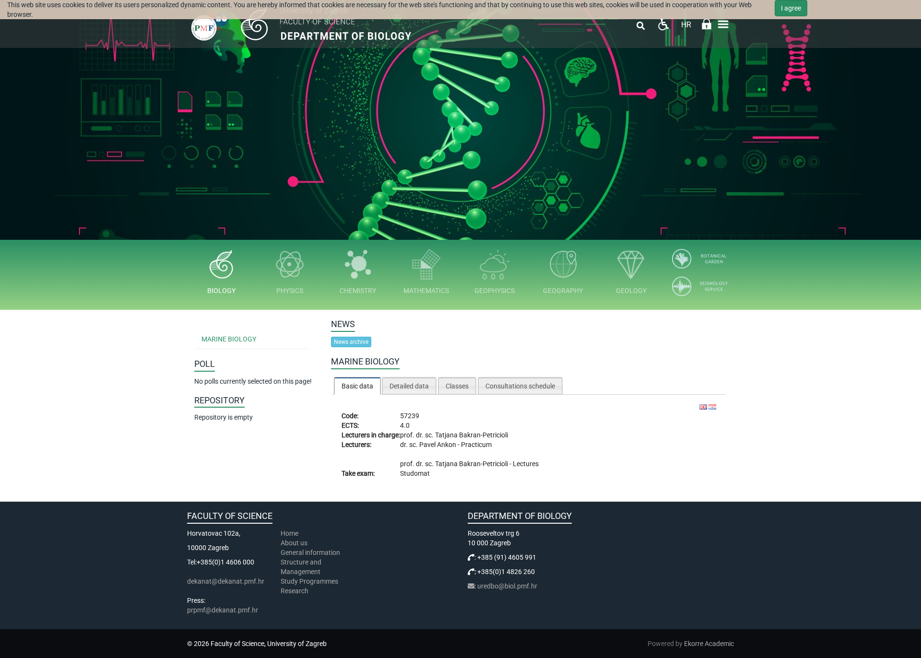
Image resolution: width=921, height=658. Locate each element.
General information (310, 552)
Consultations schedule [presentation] (520, 386)
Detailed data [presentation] (409, 386)
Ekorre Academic (709, 643)
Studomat (415, 473)
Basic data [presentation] (357, 386)
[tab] (357, 386)
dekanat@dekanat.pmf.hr (225, 581)
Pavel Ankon (438, 444)
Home (289, 533)
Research (295, 591)
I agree (791, 8)
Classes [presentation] (457, 386)
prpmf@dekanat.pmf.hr (222, 610)
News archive (351, 342)
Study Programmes (309, 581)
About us (295, 543)
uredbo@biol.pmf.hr (507, 586)
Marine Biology (228, 339)
